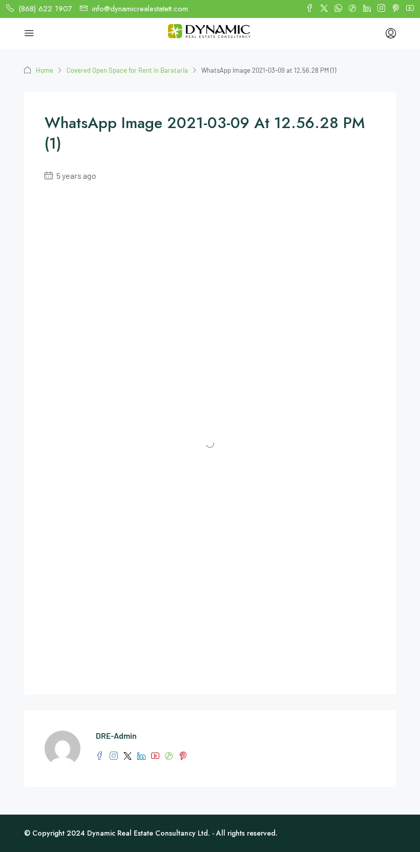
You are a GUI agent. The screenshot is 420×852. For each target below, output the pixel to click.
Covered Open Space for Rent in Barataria (127, 70)
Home (44, 70)
